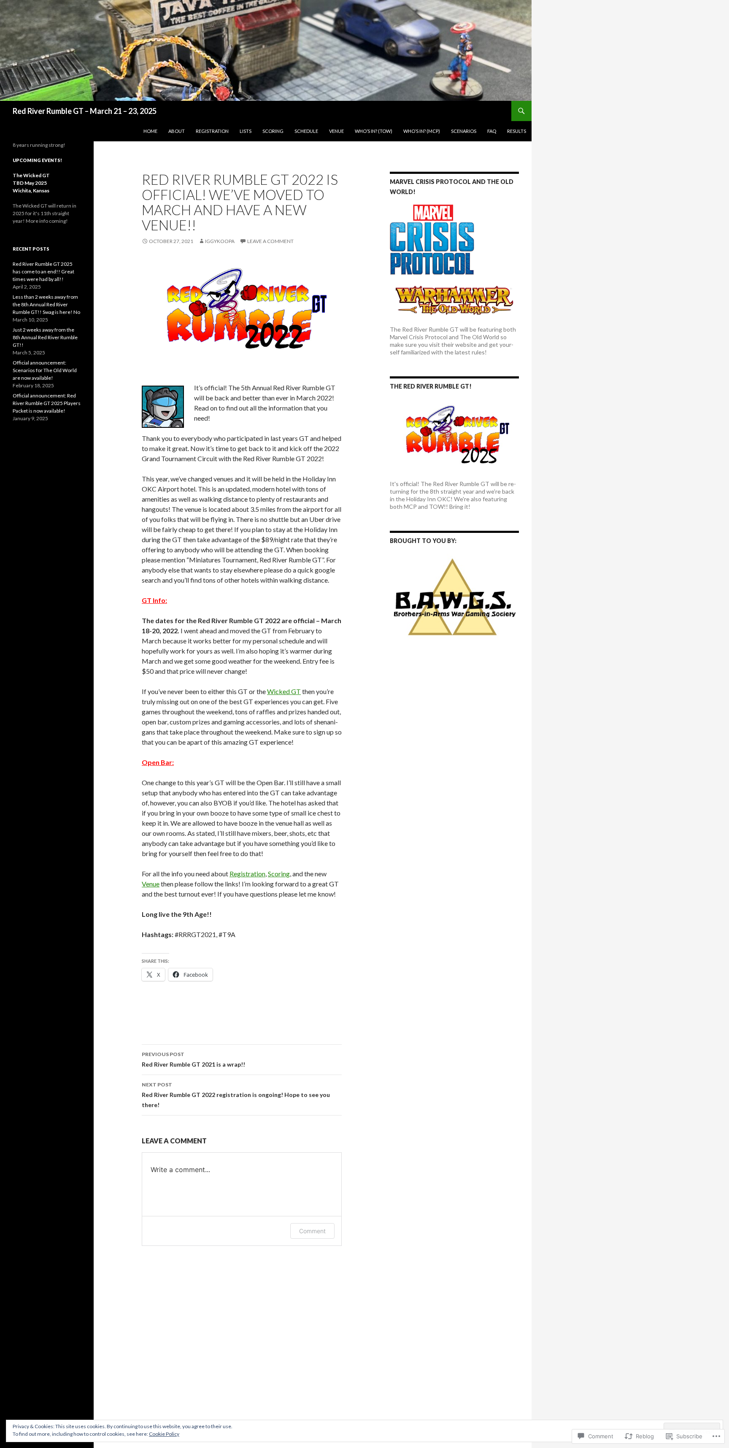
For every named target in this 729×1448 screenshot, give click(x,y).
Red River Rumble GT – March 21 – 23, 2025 (85, 111)
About (176, 131)
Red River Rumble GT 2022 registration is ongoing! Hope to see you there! (236, 1094)
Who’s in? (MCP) (421, 131)
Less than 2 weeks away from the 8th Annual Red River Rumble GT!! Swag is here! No (46, 304)
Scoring (273, 131)
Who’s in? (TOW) (373, 131)
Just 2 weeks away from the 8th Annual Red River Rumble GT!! (45, 337)
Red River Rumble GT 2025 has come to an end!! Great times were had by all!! (43, 271)
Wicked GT (284, 691)
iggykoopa (220, 241)
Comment (312, 1231)
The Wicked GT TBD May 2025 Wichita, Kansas (31, 183)
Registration (212, 131)
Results (516, 131)
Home (150, 131)
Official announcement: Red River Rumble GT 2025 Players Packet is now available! (47, 403)
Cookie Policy (164, 1434)
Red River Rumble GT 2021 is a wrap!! (193, 1059)
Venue (336, 131)
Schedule (306, 131)
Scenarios (463, 131)
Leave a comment (270, 241)
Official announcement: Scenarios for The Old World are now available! (45, 370)
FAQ (491, 131)
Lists (245, 131)
